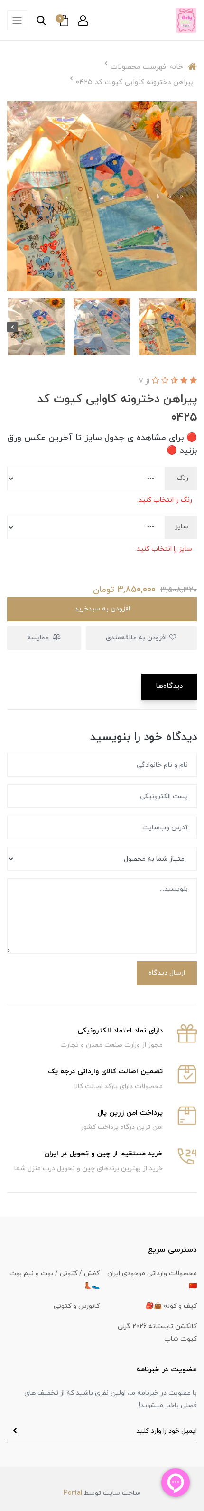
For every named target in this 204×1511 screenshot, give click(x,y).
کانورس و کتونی (77, 1306)
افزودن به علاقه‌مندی (137, 637)
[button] (83, 20)
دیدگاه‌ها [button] (169, 686)
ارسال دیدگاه (166, 972)
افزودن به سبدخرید (102, 608)
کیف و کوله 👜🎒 (171, 1306)
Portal (73, 1493)
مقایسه (39, 637)
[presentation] (191, 327)
